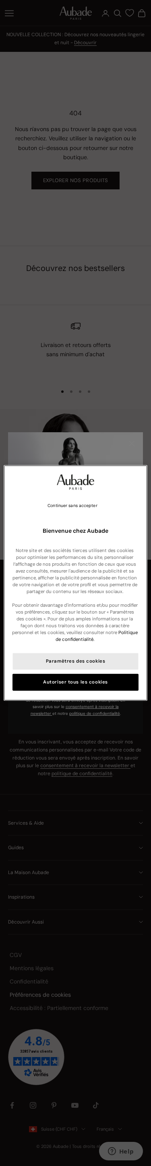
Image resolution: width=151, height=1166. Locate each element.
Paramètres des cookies (75, 661)
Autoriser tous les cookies (75, 682)
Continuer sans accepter (72, 505)
